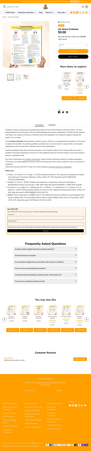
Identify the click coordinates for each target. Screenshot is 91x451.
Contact (14, 443)
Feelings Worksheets (32, 410)
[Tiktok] (83, 12)
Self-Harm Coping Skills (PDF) (66, 84)
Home (4, 17)
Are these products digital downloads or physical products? (34, 249)
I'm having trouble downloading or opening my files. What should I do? (38, 275)
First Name (11, 214)
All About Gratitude (13, 17)
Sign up (59, 390)
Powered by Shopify (32, 446)
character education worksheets (60, 167)
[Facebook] (77, 12)
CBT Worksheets (9, 416)
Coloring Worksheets (10, 426)
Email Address (12, 221)
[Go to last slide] (60, 87)
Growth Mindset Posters (33, 420)
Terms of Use (25, 443)
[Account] (83, 7)
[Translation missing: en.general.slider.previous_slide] (5, 77)
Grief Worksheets (31, 423)
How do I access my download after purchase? (30, 268)
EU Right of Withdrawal (36, 443)
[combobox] (20, 7)
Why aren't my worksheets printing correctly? (30, 281)
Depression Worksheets (33, 407)
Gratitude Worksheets (32, 159)
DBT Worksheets (31, 403)
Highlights (52, 125)
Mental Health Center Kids (20, 446)
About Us (49, 12)
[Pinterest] (74, 12)
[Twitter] (86, 12)
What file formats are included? (25, 256)
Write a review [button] (80, 359)
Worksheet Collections (26, 12)
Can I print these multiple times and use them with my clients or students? (39, 262)
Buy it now (73, 57)
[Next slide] (86, 87)
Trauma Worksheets (54, 429)
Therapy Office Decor (54, 425)
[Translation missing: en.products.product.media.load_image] (10, 77)
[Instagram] (80, 12)
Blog (40, 12)
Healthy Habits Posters (33, 427)
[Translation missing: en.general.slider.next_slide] (47, 77)
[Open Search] (4, 6)
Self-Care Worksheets (55, 403)
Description (39, 125)
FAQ (19, 443)
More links (61, 12)
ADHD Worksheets (10, 403)
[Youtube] (71, 12)
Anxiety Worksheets (10, 413)
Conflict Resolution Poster (80, 84)
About (9, 443)
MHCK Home (10, 12)
